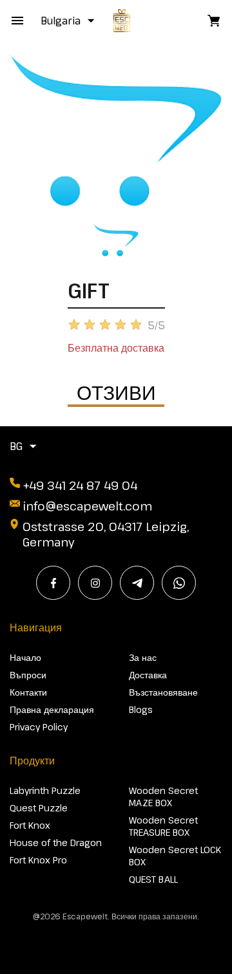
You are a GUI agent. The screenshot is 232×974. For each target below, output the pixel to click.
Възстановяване (163, 692)
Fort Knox (30, 825)
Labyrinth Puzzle (45, 790)
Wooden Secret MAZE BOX (163, 796)
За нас (143, 657)
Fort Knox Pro (38, 860)
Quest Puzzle (39, 808)
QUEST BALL (153, 879)
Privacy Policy (39, 727)
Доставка (148, 675)
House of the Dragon (56, 842)
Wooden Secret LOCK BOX (175, 855)
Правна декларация (52, 709)
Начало (25, 657)
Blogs (141, 709)
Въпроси (28, 675)
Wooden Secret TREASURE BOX (163, 826)
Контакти (28, 692)
